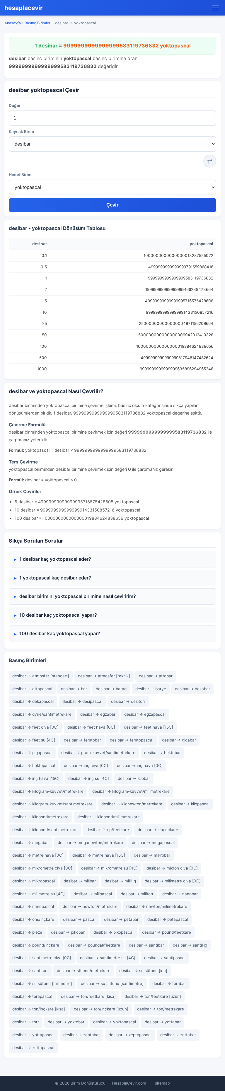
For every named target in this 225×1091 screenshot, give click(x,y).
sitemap (162, 1083)
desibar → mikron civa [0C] (172, 868)
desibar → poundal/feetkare (94, 945)
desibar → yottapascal (33, 1034)
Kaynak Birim (21, 131)
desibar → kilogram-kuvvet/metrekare (47, 791)
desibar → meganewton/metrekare (90, 842)
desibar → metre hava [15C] (98, 855)
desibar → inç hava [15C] (35, 778)
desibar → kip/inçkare (158, 829)
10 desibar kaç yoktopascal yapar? (58, 615)
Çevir (112, 205)
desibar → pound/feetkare (166, 932)
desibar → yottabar (163, 1022)
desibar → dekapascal (33, 701)
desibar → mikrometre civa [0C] (42, 868)
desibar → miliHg (120, 881)
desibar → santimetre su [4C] (107, 957)
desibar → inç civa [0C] (86, 765)
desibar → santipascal (164, 957)
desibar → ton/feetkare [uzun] (153, 996)
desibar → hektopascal (33, 765)
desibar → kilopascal (190, 804)
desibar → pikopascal (113, 932)
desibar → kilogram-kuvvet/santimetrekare (52, 804)
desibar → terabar (169, 983)
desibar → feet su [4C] (33, 740)
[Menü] (216, 8)
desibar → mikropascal (33, 881)
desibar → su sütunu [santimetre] (112, 983)
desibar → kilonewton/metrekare (131, 804)
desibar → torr (25, 1022)
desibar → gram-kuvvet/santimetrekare (98, 752)
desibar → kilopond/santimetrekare (45, 829)
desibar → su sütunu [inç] (143, 970)
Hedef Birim (20, 174)
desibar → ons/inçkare (33, 919)
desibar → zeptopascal (130, 1034)
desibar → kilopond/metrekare (40, 816)
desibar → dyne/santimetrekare (41, 714)
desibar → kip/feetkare (107, 829)
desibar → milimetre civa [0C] (173, 881)
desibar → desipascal (82, 701)
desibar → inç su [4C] (88, 778)
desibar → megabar (30, 842)
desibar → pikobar (68, 932)
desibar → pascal (79, 919)
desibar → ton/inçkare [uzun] (101, 1009)
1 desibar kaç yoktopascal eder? (55, 559)
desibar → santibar (146, 945)
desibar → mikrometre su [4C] (109, 868)
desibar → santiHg (190, 945)
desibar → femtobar (82, 740)
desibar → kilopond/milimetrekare (108, 816)
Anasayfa (12, 23)
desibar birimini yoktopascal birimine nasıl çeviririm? (77, 596)
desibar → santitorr (30, 970)
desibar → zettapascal (33, 1047)
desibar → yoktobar (66, 1022)
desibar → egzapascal (145, 714)
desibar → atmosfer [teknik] (104, 676)
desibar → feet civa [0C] (35, 727)
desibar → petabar (121, 919)
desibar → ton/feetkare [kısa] (88, 996)
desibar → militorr (137, 893)
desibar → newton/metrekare (90, 906)
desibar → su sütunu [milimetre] (42, 983)
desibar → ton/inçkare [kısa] (38, 1009)
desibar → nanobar (180, 893)
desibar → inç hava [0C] (140, 765)
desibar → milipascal (93, 893)
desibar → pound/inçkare (35, 945)
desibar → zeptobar (81, 1034)
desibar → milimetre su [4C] (38, 893)
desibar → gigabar (179, 740)
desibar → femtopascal (131, 740)
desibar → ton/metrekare (160, 1009)
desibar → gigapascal (32, 752)
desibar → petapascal (167, 919)
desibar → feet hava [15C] (148, 727)
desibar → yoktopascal (114, 1022)
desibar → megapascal (153, 842)
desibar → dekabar (192, 688)
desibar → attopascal (32, 688)
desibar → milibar (80, 881)
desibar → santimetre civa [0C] (41, 957)
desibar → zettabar (178, 1034)
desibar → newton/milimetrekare (156, 906)
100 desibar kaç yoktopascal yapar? (59, 633)
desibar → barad (111, 688)
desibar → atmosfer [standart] (40, 676)
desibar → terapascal (32, 996)
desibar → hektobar (162, 752)
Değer (15, 105)
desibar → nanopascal (33, 906)
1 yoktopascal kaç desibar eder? (55, 578)
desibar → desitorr (128, 701)
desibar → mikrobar (152, 855)
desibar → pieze (27, 932)
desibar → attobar (156, 676)
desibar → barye (150, 688)
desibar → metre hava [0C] (38, 855)
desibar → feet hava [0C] (91, 727)
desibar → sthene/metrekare (83, 970)
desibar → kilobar (134, 778)
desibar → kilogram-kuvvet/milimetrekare (131, 791)
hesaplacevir (23, 7)
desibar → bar (74, 688)
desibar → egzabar (97, 714)
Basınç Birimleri (38, 23)
